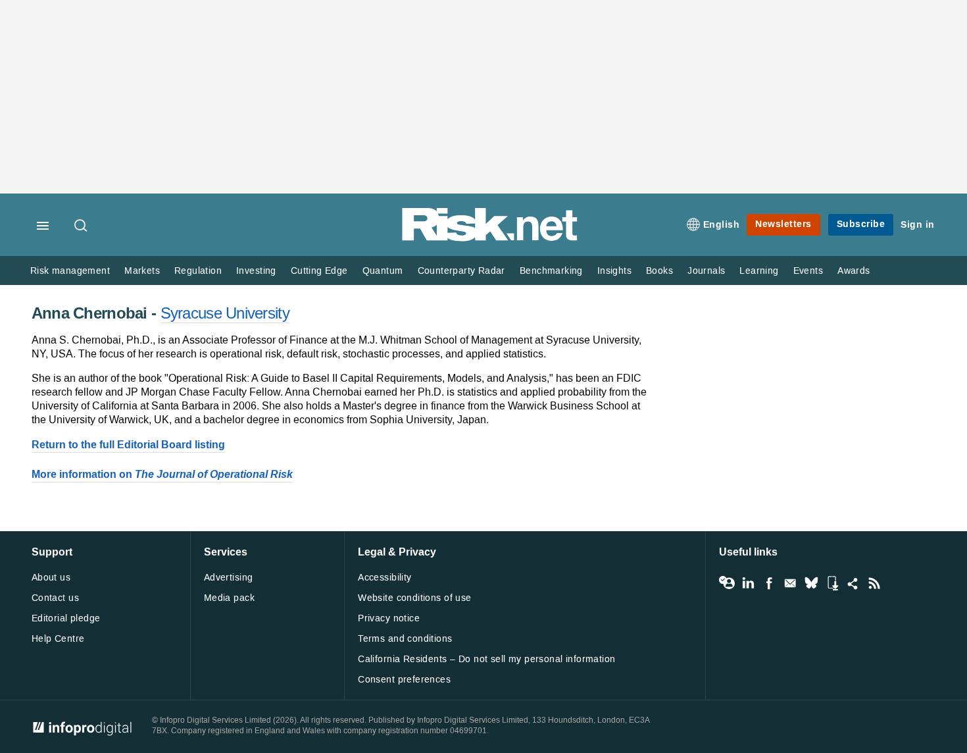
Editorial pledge (66, 618)
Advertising (228, 577)
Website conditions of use (415, 598)
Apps (832, 583)
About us (51, 577)
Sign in (918, 225)
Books (659, 270)
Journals (706, 270)
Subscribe (861, 224)
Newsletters (783, 224)
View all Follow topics (727, 583)
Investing (256, 270)
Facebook (769, 583)
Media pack (229, 598)
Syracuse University (225, 313)
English (721, 225)
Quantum (382, 270)
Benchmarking (551, 270)
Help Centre (58, 639)
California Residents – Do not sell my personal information (486, 659)
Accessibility (384, 577)
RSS (874, 583)
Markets (142, 270)
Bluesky (811, 583)
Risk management (70, 270)
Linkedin (748, 583)
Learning (758, 270)
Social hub (853, 583)
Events (808, 270)
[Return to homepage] (490, 239)
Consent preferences (404, 679)
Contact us (55, 598)
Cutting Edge (319, 270)
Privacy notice (389, 618)
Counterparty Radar (461, 270)
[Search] (81, 226)
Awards (853, 270)
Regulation (198, 270)
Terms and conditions (405, 639)
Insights (614, 270)
